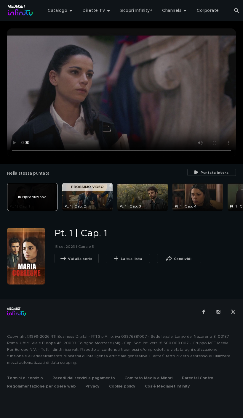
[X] (233, 311)
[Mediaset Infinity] (20, 10)
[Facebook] (203, 311)
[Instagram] (218, 311)
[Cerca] (236, 10)
